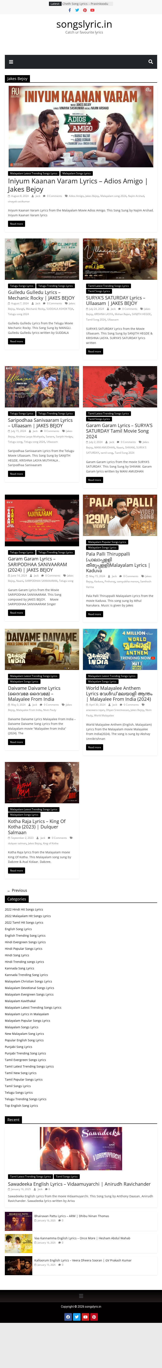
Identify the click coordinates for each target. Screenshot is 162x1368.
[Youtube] (85, 1317)
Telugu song (15, 442)
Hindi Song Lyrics (17, 955)
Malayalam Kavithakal (20, 1001)
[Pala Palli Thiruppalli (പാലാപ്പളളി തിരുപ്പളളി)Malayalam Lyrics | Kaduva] (120, 497)
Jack (38, 196)
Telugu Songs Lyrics (21, 286)
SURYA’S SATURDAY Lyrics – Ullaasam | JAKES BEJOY (115, 300)
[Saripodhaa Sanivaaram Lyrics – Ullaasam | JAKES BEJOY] (42, 368)
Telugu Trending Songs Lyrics (55, 286)
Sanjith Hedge (64, 436)
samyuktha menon (128, 581)
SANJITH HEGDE (141, 314)
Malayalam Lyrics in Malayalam (27, 1014)
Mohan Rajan (122, 314)
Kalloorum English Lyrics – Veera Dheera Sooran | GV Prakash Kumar (87, 6)
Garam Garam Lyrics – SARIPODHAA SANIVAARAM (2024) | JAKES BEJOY (37, 564)
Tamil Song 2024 (96, 319)
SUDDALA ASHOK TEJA (59, 309)
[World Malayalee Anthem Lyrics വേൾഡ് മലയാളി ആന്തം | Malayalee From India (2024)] (120, 631)
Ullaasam (113, 319)
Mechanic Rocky (35, 309)
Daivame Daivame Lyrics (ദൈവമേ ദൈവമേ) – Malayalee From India (34, 693)
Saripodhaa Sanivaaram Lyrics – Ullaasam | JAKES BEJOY (40, 423)
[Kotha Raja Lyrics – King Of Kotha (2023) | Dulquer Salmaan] (42, 764)
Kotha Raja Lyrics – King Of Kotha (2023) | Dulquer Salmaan (36, 826)
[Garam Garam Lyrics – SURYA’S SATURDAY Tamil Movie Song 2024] (120, 368)
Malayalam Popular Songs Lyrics (107, 542)
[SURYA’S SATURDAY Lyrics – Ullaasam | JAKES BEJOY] (120, 241)
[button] (81, 1296)
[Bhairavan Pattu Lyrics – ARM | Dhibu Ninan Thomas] (18, 1214)
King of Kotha (50, 843)
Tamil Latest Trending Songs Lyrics (108, 286)
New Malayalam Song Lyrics (24, 1034)
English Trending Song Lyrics (25, 936)
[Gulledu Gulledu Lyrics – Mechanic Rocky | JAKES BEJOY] (42, 241)
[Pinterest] (94, 1317)
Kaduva (98, 581)
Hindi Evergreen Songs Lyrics (25, 942)
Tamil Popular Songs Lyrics (24, 1079)
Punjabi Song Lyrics (18, 1047)
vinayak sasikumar (19, 201)
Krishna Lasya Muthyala (30, 436)
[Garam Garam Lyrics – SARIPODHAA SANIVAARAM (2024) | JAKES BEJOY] (42, 497)
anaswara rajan (95, 710)
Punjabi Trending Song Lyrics (25, 1053)
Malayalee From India (29, 710)
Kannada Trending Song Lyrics (26, 975)
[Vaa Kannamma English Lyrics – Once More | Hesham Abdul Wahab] (18, 1236)
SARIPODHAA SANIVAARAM (41, 581)
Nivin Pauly (49, 710)
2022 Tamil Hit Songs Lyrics (24, 922)
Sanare (50, 436)
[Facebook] (68, 1317)
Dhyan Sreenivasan (117, 710)
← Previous (17, 890)
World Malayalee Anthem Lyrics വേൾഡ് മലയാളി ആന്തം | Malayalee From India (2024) (119, 693)
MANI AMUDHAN (104, 447)
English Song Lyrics (18, 929)
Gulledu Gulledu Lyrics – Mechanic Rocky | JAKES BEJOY (41, 295)
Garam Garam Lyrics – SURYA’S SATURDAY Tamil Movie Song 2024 (119, 431)
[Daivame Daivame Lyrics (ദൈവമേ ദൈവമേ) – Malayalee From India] (42, 631)
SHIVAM (130, 447)
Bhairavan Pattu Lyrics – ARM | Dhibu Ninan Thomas (71, 1216)
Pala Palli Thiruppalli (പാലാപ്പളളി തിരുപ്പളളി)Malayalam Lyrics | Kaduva (118, 562)
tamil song (107, 453)
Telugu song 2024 (18, 314)
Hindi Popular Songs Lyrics (23, 949)
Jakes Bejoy (92, 196)
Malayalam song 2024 (113, 196)
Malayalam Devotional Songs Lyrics (29, 988)
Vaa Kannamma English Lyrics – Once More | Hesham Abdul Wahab (82, 1238)
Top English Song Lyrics (21, 1106)
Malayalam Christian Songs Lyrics (28, 981)
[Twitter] (77, 1317)
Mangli (20, 309)
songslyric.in (84, 23)
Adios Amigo (76, 196)
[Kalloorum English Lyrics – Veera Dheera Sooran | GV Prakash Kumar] (18, 1258)
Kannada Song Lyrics (19, 968)
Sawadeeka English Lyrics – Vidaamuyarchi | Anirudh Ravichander (79, 1184)
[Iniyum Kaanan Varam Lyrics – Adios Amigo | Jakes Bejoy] (81, 88)
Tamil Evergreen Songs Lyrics (25, 1060)
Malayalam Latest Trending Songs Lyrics (33, 173)
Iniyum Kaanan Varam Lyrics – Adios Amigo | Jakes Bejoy (78, 184)
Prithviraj (110, 581)
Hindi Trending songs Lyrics (24, 962)
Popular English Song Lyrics (24, 1040)
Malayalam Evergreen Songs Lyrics (29, 994)
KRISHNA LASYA (103, 314)
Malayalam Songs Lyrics (76, 173)
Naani (119, 447)
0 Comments (54, 196)
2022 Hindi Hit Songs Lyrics (24, 909)
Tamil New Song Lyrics (20, 1073)
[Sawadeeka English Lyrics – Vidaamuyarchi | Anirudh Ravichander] (81, 1129)
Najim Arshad (136, 196)
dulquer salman (17, 843)
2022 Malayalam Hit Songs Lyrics (28, 916)
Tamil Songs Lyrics (99, 291)
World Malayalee (104, 715)
